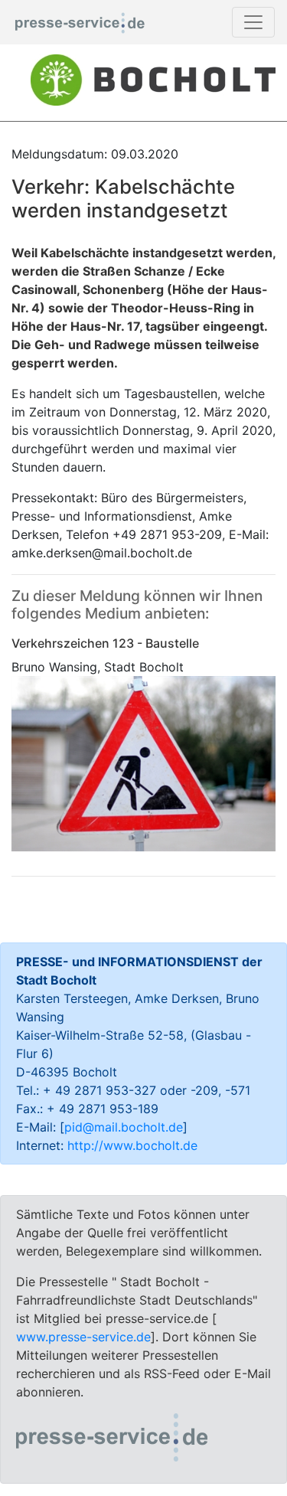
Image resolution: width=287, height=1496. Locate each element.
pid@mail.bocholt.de (123, 1127)
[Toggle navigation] (253, 22)
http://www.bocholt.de (132, 1145)
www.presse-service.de (83, 1336)
